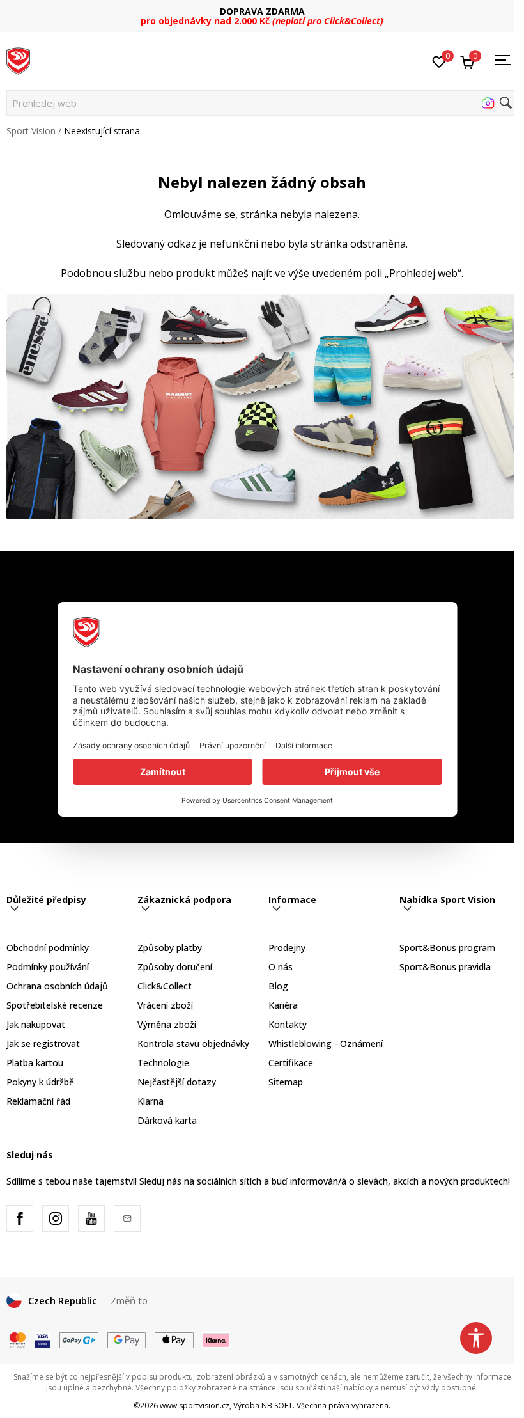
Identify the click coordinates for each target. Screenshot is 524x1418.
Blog (278, 986)
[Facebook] (20, 1218)
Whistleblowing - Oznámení (325, 1043)
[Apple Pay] (174, 1339)
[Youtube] (91, 1218)
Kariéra (283, 1005)
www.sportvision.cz (194, 1405)
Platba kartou (34, 1063)
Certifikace (290, 1063)
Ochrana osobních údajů (57, 986)
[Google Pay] (126, 1339)
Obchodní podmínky (47, 947)
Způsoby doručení (174, 967)
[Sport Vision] (18, 59)
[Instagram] (55, 1218)
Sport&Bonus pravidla (445, 967)
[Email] (127, 1218)
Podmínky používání (47, 967)
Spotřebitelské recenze (54, 1005)
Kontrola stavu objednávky (193, 1043)
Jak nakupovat (35, 1024)
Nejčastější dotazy (176, 1082)
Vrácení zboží (165, 1005)
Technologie (163, 1063)
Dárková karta (167, 1120)
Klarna (150, 1101)
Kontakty (287, 1024)
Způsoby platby (169, 947)
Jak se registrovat (43, 1043)
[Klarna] (217, 1339)
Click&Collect (164, 986)
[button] (262, 103)
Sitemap (285, 1082)
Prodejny (286, 947)
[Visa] (42, 1339)
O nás (280, 967)
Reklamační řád (38, 1101)
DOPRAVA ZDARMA (262, 11)
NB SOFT (277, 1405)
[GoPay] (78, 1339)
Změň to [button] (129, 1300)
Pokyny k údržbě (40, 1082)
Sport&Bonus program (447, 947)
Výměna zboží (166, 1024)
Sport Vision (31, 131)
